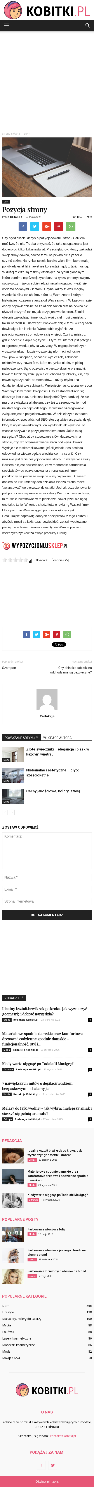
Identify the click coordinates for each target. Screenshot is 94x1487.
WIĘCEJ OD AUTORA (57, 738)
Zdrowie (8, 1069)
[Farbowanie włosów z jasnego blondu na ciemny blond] (13, 1255)
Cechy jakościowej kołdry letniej (53, 791)
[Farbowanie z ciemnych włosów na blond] (13, 1276)
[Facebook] (41, 1465)
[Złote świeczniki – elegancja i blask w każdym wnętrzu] (13, 754)
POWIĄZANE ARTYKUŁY (21, 738)
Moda (6, 1049)
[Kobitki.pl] (47, 10)
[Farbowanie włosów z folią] (13, 1234)
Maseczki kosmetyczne (18, 1345)
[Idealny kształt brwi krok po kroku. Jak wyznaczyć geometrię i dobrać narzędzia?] (13, 1155)
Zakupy (7, 1119)
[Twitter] (53, 1465)
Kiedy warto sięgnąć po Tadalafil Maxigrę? (37, 1063)
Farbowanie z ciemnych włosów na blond (57, 1271)
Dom (5, 201)
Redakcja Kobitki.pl (25, 1019)
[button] (88, 25)
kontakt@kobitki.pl (63, 1436)
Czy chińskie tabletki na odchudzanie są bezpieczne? (71, 670)
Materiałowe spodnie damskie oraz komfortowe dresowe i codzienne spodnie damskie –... (58, 1176)
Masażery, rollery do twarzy (21, 1319)
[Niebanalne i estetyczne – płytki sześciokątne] (13, 775)
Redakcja (16, 216)
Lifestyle (8, 1312)
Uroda (6, 1019)
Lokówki (8, 1332)
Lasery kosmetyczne (16, 1338)
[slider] (15, 559)
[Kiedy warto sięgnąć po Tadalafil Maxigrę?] (13, 1200)
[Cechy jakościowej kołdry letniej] (13, 796)
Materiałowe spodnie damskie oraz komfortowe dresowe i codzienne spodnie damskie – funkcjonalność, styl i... (42, 1038)
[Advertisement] (47, 80)
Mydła (6, 1325)
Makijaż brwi (11, 1358)
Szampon (9, 668)
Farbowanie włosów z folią (47, 1229)
